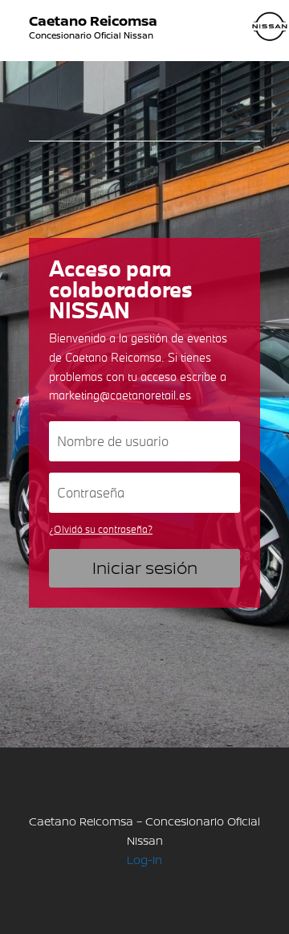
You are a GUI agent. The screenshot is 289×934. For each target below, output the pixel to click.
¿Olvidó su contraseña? (101, 529)
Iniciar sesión (144, 567)
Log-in (144, 859)
